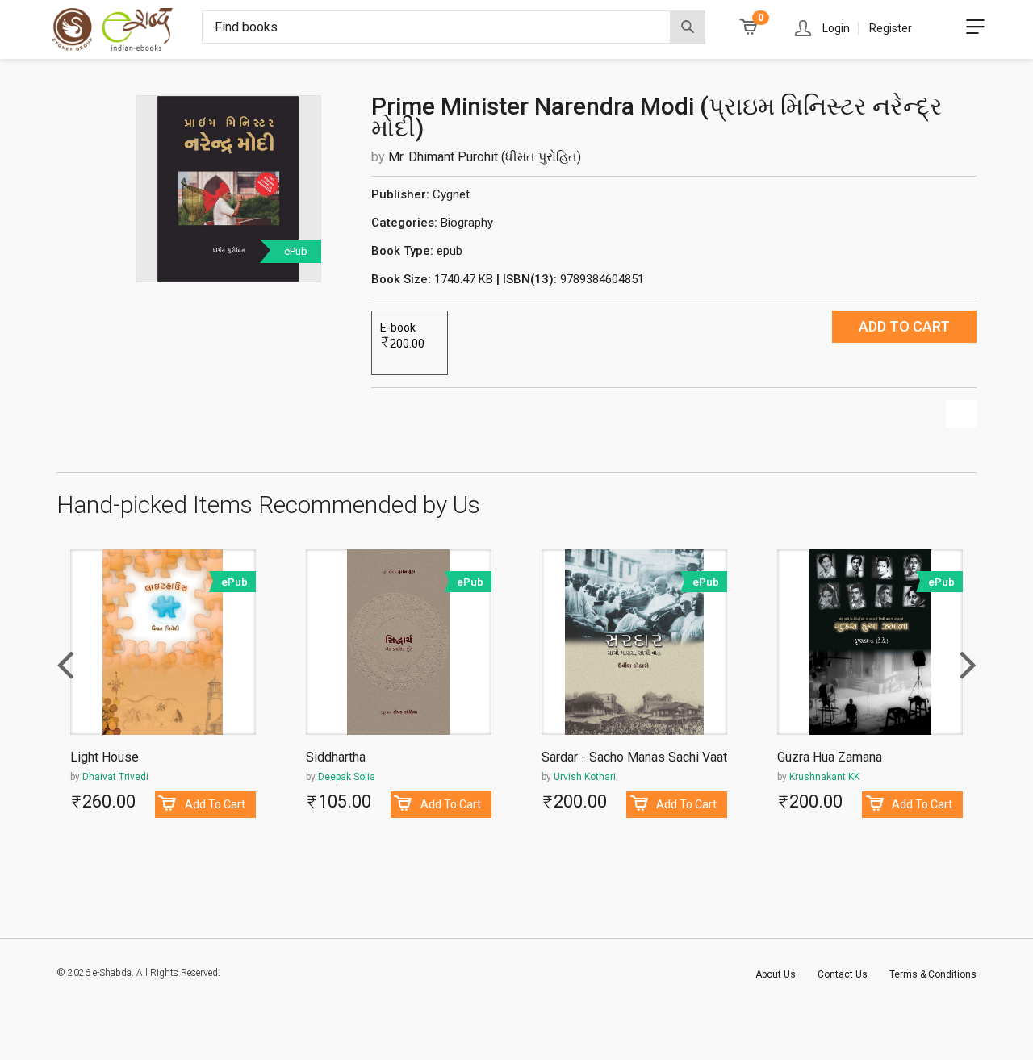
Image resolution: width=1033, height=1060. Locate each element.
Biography (467, 222)
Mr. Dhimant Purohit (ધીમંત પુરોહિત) (484, 157)
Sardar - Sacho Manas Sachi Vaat (634, 758)
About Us (775, 974)
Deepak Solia (346, 776)
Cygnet (451, 194)
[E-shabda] (127, 29)
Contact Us (843, 974)
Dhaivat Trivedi (115, 776)
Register (890, 28)
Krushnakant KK (824, 776)
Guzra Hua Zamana (829, 758)
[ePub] (228, 188)
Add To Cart (215, 804)
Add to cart (904, 326)
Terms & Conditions (933, 974)
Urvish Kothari (585, 776)
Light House (104, 758)
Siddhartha (336, 758)
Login (836, 28)
